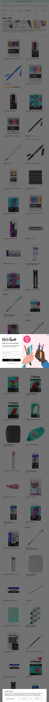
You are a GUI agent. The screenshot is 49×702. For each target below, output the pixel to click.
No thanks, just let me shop (12, 363)
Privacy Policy (38, 695)
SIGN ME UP (11, 360)
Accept (23, 698)
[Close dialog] (47, 335)
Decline (37, 698)
